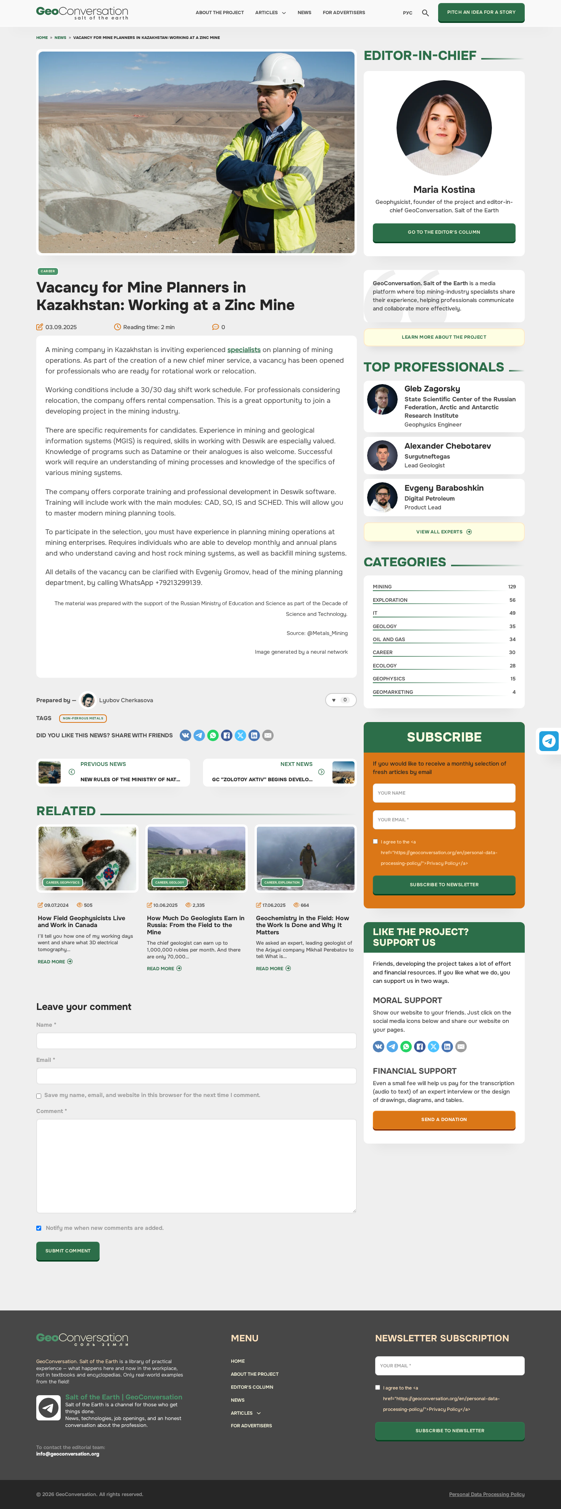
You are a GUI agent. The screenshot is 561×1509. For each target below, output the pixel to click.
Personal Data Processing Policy (487, 1494)
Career (48, 271)
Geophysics (69, 882)
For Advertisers (344, 13)
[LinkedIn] (254, 735)
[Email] (268, 735)
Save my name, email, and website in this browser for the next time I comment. (152, 1095)
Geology (176, 882)
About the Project (220, 13)
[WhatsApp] (213, 735)
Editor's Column (252, 1387)
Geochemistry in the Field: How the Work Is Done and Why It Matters (302, 925)
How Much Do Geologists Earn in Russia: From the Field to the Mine (196, 925)
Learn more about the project (444, 337)
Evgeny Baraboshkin (444, 488)
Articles (266, 13)
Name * (46, 1025)
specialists (244, 350)
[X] (240, 735)
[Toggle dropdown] (284, 13)
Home (42, 38)
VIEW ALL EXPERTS (439, 532)
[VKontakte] (185, 735)
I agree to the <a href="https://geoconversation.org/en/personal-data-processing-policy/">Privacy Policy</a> (439, 852)
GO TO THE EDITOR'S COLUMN (444, 232)
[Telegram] (199, 735)
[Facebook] (226, 735)
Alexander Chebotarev (448, 446)
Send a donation (444, 1119)
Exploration (289, 882)
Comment (51, 1111)
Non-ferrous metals (83, 718)
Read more (51, 962)
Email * (45, 1060)
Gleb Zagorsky (432, 389)
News (304, 13)
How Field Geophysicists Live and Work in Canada (81, 921)
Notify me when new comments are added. (105, 1228)
